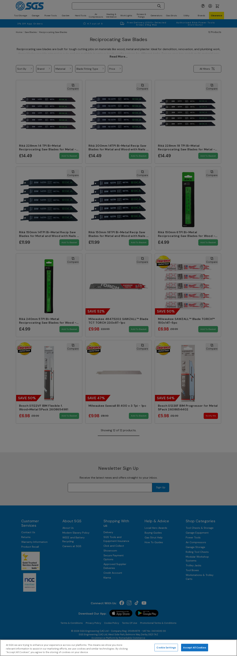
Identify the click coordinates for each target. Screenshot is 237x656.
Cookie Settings (166, 647)
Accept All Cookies (194, 647)
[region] (118, 648)
